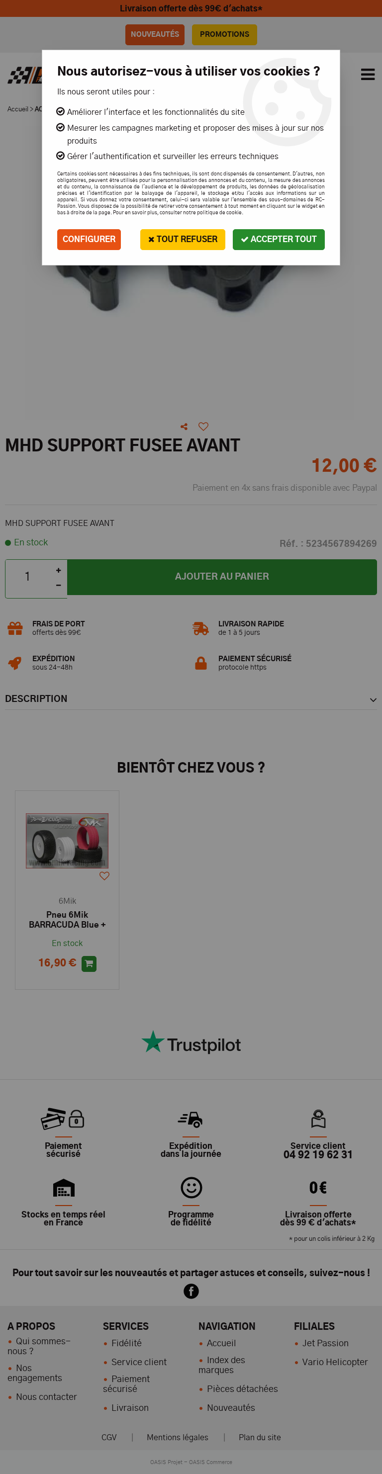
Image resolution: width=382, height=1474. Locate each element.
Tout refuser (186, 240)
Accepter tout (283, 240)
